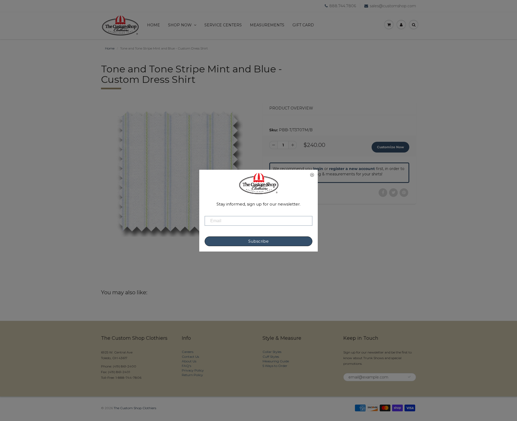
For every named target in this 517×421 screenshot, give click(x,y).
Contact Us (190, 357)
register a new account (352, 168)
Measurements (267, 25)
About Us (189, 361)
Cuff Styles (271, 357)
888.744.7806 (342, 5)
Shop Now (180, 25)
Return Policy (192, 375)
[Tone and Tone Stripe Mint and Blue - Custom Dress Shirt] (178, 171)
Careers (187, 352)
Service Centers (223, 25)
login (318, 168)
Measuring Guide (276, 361)
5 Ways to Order (275, 366)
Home (153, 25)
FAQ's (186, 366)
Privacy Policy (193, 370)
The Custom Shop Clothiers (135, 408)
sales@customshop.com (393, 5)
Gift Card (303, 25)
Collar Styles (272, 352)
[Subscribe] (409, 377)
